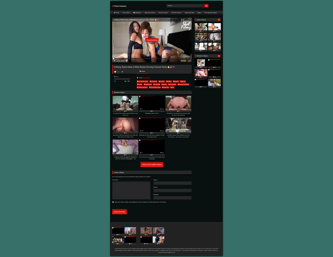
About (143, 71)
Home (117, 12)
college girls (148, 84)
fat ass (165, 84)
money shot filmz (143, 87)
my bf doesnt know (155, 87)
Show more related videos (152, 164)
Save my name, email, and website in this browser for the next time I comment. (140, 202)
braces (140, 84)
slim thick (166, 87)
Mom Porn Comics (150, 12)
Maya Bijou (146, 78)
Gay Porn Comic (163, 12)
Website (156, 194)
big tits (183, 81)
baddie (169, 81)
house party (173, 84)
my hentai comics (143, 81)
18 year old (154, 81)
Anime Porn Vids (189, 12)
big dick (176, 81)
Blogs (199, 12)
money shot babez (184, 84)
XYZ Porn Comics (176, 12)
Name (155, 180)
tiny (173, 87)
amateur (162, 81)
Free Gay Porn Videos (210, 12)
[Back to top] (328, 252)
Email (155, 187)
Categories (138, 12)
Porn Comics (120, 6)
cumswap (157, 84)
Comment (115, 180)
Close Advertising (152, 40)
